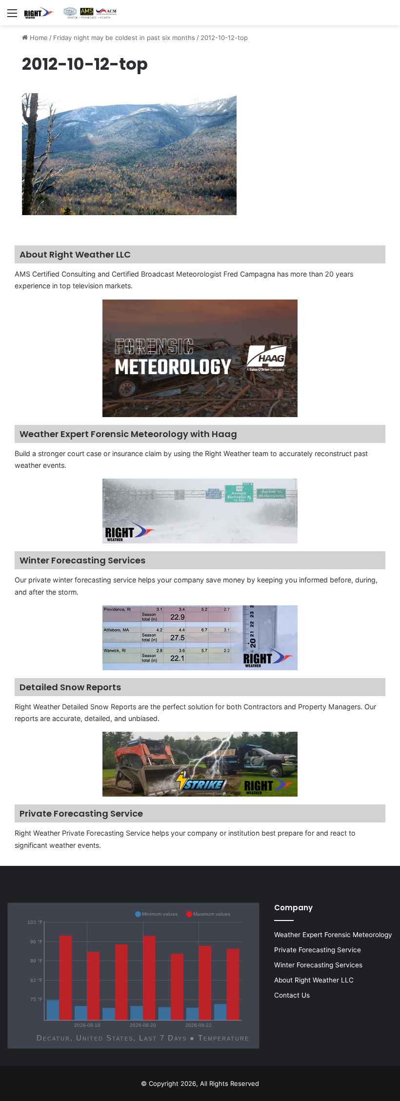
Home (38, 37)
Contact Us (292, 995)
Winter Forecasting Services (318, 965)
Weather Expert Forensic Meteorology (333, 935)
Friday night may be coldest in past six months (124, 37)
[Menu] (12, 16)
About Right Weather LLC (314, 980)
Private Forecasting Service (317, 950)
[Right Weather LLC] (70, 13)
